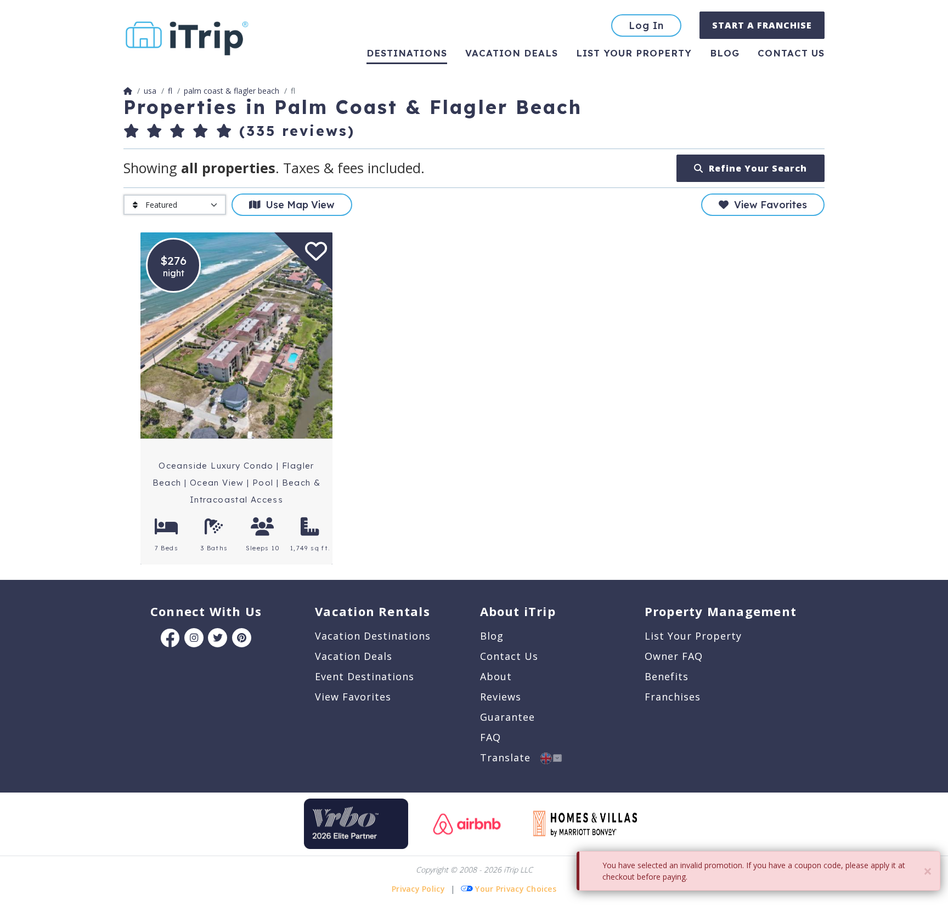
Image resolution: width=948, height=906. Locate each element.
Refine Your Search (755, 168)
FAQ (490, 737)
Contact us (791, 53)
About (496, 676)
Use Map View (297, 204)
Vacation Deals (511, 53)
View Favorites (768, 204)
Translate (510, 757)
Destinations (406, 53)
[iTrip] (187, 36)
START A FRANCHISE (762, 25)
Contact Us (509, 656)
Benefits (667, 676)
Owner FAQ (674, 656)
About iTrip (518, 611)
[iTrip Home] (127, 91)
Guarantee (507, 716)
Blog (725, 53)
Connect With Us (206, 611)
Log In (646, 25)
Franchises (673, 696)
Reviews (500, 696)
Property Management (721, 611)
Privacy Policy (418, 889)
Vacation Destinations (373, 635)
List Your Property (634, 53)
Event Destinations (364, 676)
